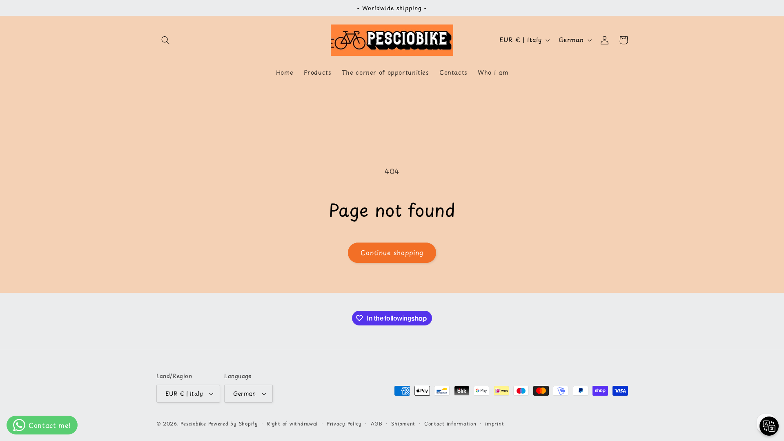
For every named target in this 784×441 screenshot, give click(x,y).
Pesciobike (193, 423)
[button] (165, 40)
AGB (377, 423)
